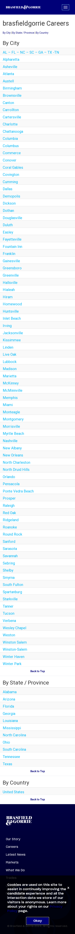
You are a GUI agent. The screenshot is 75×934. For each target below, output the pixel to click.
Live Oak (9, 354)
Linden (8, 347)
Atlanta (8, 74)
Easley (8, 232)
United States (13, 792)
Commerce (12, 153)
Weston (9, 635)
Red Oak (9, 513)
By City (7, 32)
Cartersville (12, 117)
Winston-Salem (15, 649)
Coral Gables (13, 167)
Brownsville (12, 95)
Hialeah (9, 290)
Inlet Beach (12, 318)
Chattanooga (13, 131)
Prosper (9, 498)
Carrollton (11, 110)
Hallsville (10, 282)
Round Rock (12, 534)
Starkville (10, 599)
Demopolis (11, 196)
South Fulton (13, 584)
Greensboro (12, 268)
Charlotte (10, 124)
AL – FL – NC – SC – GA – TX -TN (31, 52)
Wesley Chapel (14, 628)
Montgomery (13, 419)
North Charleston (16, 462)
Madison (10, 369)
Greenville (11, 275)
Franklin (9, 254)
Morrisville (11, 426)
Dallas (7, 189)
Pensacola (11, 484)
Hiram (8, 297)
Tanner (8, 606)
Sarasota (10, 548)
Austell (8, 81)
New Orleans (13, 455)
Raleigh (9, 505)
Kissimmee (12, 340)
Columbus (11, 146)
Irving (7, 326)
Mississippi (12, 728)
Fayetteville (12, 239)
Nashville (10, 441)
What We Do (15, 870)
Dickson (9, 203)
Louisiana (10, 721)
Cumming (10, 182)
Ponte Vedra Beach (18, 491)
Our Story (13, 839)
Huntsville (11, 311)
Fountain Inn (12, 246)
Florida (8, 706)
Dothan (8, 210)
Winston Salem (15, 642)
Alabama (10, 692)
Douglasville (12, 218)
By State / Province (23, 32)
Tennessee (11, 757)
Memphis (10, 398)
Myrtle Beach (13, 433)
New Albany (12, 448)
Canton (8, 103)
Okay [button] (37, 920)
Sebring (9, 563)
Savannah (10, 556)
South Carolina (14, 749)
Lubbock (10, 362)
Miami (8, 405)
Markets (12, 862)
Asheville (10, 67)
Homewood (12, 304)
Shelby (8, 570)
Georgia (9, 713)
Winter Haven (13, 656)
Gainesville (11, 261)
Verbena (9, 620)
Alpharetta (11, 59)
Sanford (9, 541)
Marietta (9, 376)
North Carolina (14, 735)
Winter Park (12, 664)
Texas (7, 764)
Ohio (6, 742)
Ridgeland (11, 520)
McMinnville (12, 390)
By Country (42, 32)
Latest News (15, 854)
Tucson (8, 613)
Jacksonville (13, 333)
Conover (9, 160)
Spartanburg (12, 592)
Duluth (8, 225)
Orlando (9, 477)
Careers (12, 847)
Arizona (9, 699)
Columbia (10, 138)
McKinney (11, 383)
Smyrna (9, 577)
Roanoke (10, 527)
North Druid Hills (16, 469)
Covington (11, 174)
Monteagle (11, 412)
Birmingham (12, 88)
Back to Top (37, 671)
